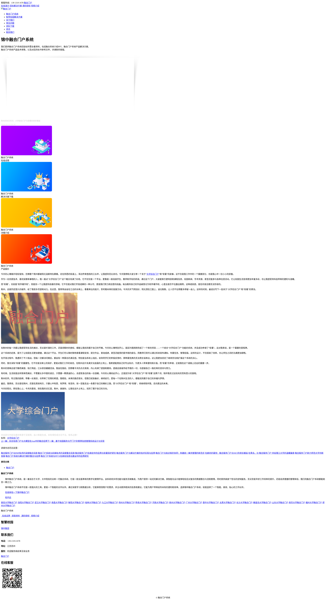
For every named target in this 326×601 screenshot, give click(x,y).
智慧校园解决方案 (14, 17)
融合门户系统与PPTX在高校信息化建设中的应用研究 (65, 456)
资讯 (8, 29)
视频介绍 (35, 6)
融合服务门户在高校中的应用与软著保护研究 (95, 453)
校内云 (8, 497)
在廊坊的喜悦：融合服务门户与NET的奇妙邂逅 (226, 453)
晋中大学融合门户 (211, 502)
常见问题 (10, 23)
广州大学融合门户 (194, 502)
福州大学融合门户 (314, 502)
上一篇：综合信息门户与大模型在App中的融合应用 (24, 441)
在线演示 (5, 6)
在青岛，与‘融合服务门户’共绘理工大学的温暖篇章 (271, 453)
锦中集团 (5, 528)
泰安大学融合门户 (9, 502)
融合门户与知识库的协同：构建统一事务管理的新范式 (180, 453)
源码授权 (26, 6)
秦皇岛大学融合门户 (262, 502)
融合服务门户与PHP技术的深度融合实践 (19, 453)
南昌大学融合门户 (59, 502)
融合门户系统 (12, 14)
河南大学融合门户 (160, 502)
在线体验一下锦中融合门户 (17, 492)
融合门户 (28, 3)
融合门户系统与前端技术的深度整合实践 (56, 453)
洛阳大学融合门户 (26, 502)
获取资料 (15, 516)
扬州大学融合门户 (127, 502)
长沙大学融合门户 (244, 502)
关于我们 (10, 20)
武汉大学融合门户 (43, 502)
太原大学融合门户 (228, 502)
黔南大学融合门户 (143, 502)
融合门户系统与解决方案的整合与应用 (23, 456)
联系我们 (10, 32)
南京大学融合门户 (297, 502)
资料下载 (10, 26)
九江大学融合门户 (110, 502)
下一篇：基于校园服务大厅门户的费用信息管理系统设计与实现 (75, 441)
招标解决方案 (16, 6)
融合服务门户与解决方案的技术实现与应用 (135, 453)
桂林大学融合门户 (93, 502)
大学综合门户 (153, 274)
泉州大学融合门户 (177, 502)
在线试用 (5, 516)
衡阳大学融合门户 (76, 502)
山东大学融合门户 (280, 502)
